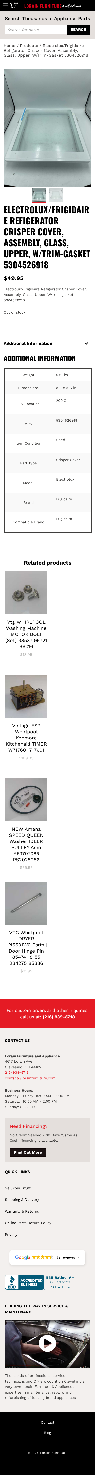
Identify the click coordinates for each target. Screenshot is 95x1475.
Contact (47, 1422)
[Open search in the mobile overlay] (47, 30)
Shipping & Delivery (22, 1200)
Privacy (11, 1235)
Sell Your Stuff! (18, 1188)
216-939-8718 (17, 1072)
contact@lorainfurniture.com (30, 1078)
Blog (47, 1433)
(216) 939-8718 (59, 1016)
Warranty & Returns (22, 1211)
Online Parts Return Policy (28, 1223)
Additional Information (28, 343)
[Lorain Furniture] (53, 5)
